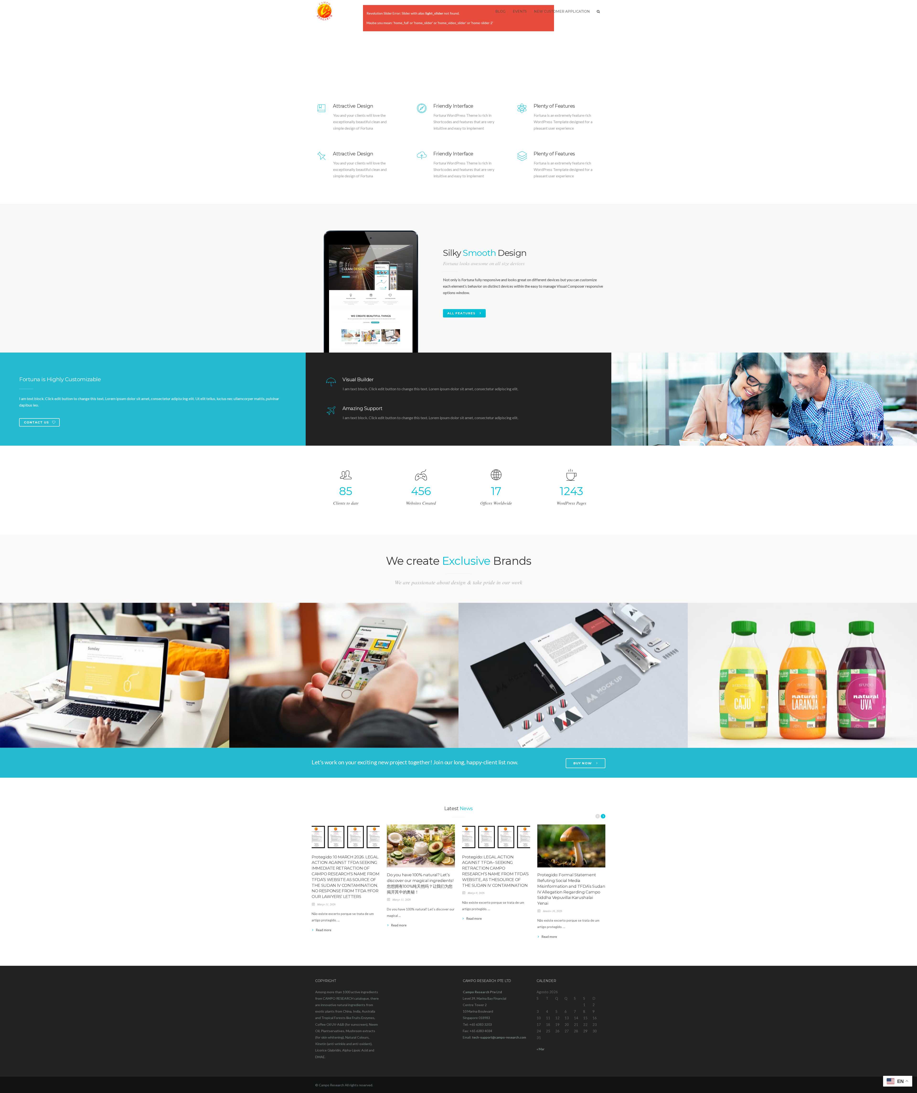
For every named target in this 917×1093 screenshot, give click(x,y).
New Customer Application (562, 11)
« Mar (540, 1049)
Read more (323, 930)
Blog (500, 11)
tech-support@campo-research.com (499, 1037)
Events (520, 11)
